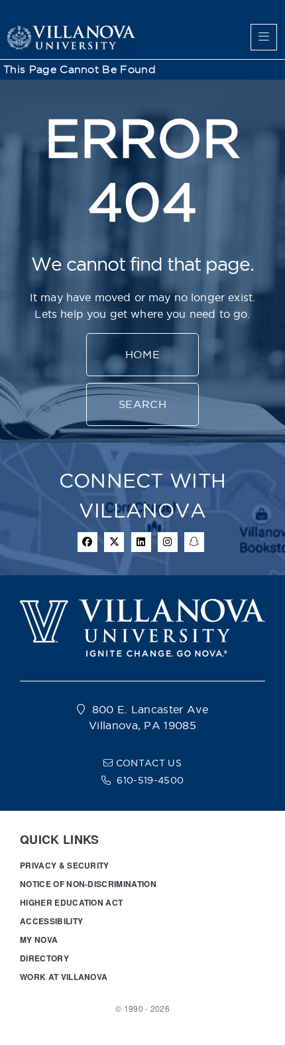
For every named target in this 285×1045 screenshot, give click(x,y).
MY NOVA (39, 939)
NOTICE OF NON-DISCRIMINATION (88, 884)
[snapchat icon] (194, 542)
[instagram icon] (168, 542)
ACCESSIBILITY (51, 921)
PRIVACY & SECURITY (64, 865)
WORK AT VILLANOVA (63, 977)
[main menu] (264, 37)
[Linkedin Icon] (141, 542)
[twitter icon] (114, 542)
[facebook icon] (87, 542)
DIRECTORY (44, 958)
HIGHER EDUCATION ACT (71, 902)
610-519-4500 (150, 780)
